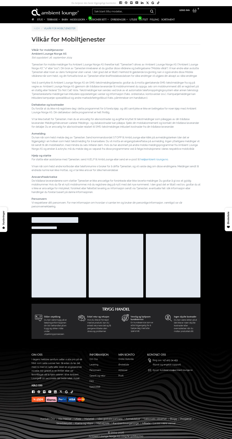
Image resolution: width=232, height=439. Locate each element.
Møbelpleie (102, 423)
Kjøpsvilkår (95, 386)
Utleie (133, 19)
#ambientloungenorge (126, 423)
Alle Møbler (64, 418)
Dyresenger (118, 19)
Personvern (95, 370)
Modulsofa (77, 19)
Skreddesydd (64, 423)
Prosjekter (186, 418)
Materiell (89, 418)
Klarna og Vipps (84, 423)
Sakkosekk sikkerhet (155, 418)
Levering (93, 364)
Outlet (143, 19)
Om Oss (93, 359)
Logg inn (184, 10)
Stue (40, 19)
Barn (65, 19)
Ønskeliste (123, 364)
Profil (121, 375)
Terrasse (52, 19)
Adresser (123, 370)
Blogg (173, 418)
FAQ (91, 381)
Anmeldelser (133, 418)
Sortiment (168, 19)
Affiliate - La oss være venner (159, 423)
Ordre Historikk (126, 359)
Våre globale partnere (109, 418)
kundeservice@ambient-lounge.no (176, 370)
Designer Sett (98, 19)
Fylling (154, 19)
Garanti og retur (97, 375)
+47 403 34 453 (170, 360)
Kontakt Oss (47, 418)
